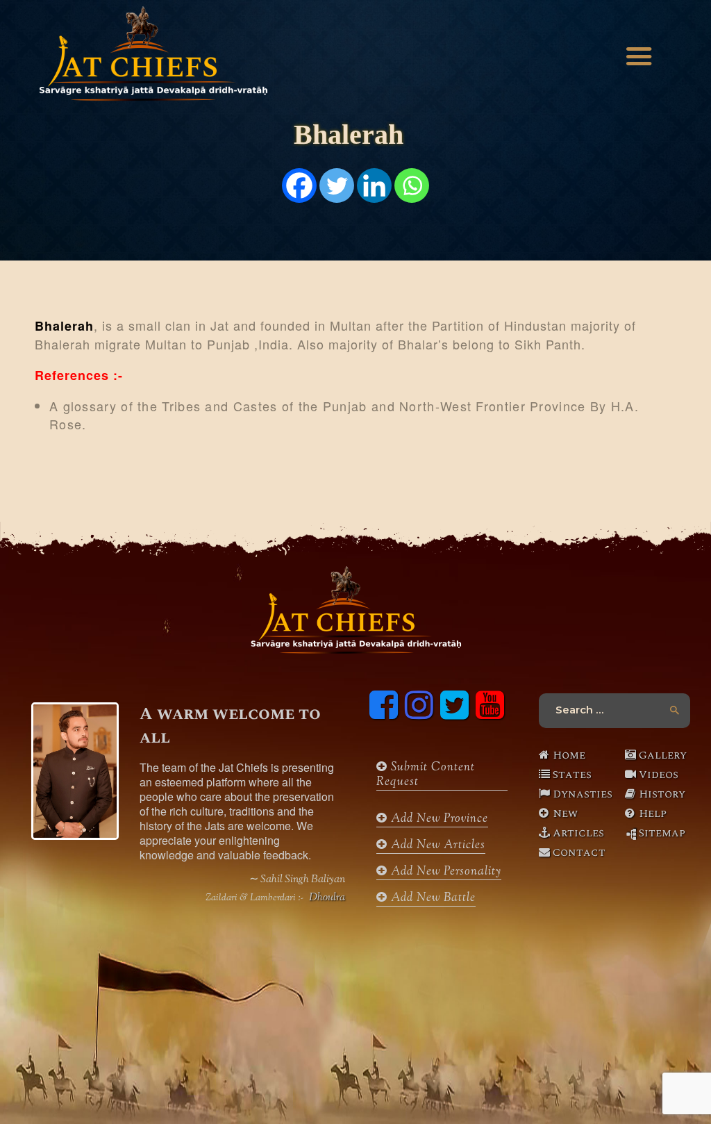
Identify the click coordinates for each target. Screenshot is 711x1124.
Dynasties (578, 794)
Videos (658, 774)
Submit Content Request (425, 775)
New (565, 813)
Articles (578, 833)
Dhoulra (327, 898)
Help (653, 813)
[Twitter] (336, 185)
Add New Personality (444, 872)
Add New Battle (431, 899)
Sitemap (662, 833)
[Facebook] (299, 185)
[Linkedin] (374, 185)
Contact (578, 852)
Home (569, 755)
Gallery (663, 755)
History (662, 794)
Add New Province (437, 819)
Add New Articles (436, 846)
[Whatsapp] (411, 185)
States (572, 774)
